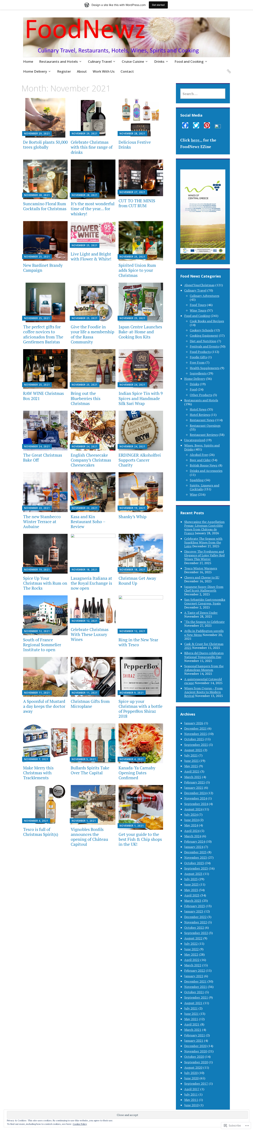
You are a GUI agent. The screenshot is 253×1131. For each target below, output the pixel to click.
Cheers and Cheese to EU (201, 577)
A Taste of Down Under (201, 612)
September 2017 (196, 1083)
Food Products (200, 352)
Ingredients (198, 373)
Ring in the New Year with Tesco (138, 642)
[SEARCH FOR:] (202, 93)
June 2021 (191, 1013)
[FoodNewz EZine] (228, 69)
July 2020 (191, 1073)
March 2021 (192, 1029)
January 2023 (193, 911)
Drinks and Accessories (206, 471)
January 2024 (193, 847)
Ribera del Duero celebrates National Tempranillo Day (204, 655)
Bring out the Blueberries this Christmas (85, 398)
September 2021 (196, 997)
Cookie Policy (80, 1123)
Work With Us (104, 71)
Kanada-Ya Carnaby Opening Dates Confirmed (137, 772)
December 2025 (195, 728)
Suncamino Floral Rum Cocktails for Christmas (44, 206)
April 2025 (191, 771)
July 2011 (191, 1094)
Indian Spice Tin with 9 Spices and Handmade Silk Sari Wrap (141, 398)
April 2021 (191, 1024)
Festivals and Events (204, 346)
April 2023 (191, 895)
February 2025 (194, 782)
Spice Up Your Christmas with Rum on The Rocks (45, 583)
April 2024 (191, 831)
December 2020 (195, 1046)
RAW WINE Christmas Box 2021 (43, 396)
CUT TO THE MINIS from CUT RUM (137, 203)
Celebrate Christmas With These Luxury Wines (90, 634)
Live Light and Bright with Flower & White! (91, 256)
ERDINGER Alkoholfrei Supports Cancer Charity (140, 460)
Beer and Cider (200, 460)
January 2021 (193, 1040)
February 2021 (194, 1035)
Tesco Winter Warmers (200, 568)
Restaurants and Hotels (58, 61)
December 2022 (195, 917)
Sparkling (197, 480)
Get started (158, 4)
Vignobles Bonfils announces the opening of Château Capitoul (89, 837)
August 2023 (193, 874)
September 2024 (196, 804)
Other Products (201, 395)
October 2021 (194, 992)
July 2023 (191, 879)
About (82, 71)
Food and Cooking (189, 61)
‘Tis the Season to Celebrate (204, 622)
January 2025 (193, 787)
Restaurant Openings (205, 425)
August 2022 (193, 938)
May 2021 (191, 1019)
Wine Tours (198, 310)
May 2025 (191, 766)
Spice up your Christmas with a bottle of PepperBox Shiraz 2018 (140, 709)
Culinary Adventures (204, 296)
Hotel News (198, 409)
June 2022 (191, 949)
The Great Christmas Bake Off (42, 457)
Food (193, 389)
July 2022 (191, 943)
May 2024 (191, 825)
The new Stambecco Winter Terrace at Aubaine (42, 521)
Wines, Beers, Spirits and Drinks (202, 447)
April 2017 (191, 1089)
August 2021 (193, 1003)
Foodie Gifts (198, 357)
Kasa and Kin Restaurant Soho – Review (88, 521)
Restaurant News (202, 420)
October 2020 (194, 1056)
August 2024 (193, 809)
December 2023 (195, 852)
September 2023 (196, 868)
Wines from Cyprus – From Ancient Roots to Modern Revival (203, 692)
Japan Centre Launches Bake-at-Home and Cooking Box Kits (140, 331)
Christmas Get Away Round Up (137, 580)
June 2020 (191, 1078)
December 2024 (195, 793)
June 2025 (191, 760)
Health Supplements (204, 368)
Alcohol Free (199, 454)
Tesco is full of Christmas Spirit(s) (40, 832)
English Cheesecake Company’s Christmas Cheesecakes (91, 460)
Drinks (159, 61)
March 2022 (192, 965)
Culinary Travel (100, 61)
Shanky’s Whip (132, 516)
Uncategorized (194, 440)
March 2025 (192, 777)
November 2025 (195, 734)
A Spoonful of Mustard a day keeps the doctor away (44, 706)
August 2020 (193, 1067)
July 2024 (191, 814)
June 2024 (191, 820)
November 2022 (195, 922)
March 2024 (192, 836)
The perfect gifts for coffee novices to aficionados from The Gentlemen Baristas (43, 334)
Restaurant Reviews (204, 434)
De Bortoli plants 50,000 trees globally (45, 144)
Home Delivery (35, 71)
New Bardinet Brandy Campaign (43, 267)
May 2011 (191, 1100)
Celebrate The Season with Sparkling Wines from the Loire (203, 542)
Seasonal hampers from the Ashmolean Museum (204, 668)
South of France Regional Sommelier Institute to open (42, 644)
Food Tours (198, 305)
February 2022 (194, 970)
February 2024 (194, 841)
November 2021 (195, 987)
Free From (197, 362)
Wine (193, 494)
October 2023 (194, 863)
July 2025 (191, 755)
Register (64, 71)
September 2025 (196, 744)
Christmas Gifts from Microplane (90, 704)
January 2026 (193, 723)
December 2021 (195, 981)
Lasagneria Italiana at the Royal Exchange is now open (91, 583)
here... (196, 140)
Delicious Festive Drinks (135, 144)
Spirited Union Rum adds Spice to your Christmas (137, 270)
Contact (127, 71)
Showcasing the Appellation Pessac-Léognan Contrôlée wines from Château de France (204, 527)
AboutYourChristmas (199, 285)
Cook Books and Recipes (207, 321)
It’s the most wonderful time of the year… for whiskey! (92, 208)
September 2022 (196, 933)
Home (28, 61)
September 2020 (196, 1062)
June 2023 (191, 884)
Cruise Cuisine (133, 61)
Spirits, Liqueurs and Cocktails (204, 487)
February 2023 (194, 906)
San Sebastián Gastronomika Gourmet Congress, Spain (204, 601)
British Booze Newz (203, 465)
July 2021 (191, 1008)
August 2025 (193, 750)
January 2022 (193, 976)
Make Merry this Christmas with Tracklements (38, 772)
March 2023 (192, 900)
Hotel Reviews (200, 414)
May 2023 (191, 890)
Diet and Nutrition (203, 341)
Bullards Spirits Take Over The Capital (90, 770)
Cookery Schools (201, 330)
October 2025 (194, 739)
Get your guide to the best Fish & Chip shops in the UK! (140, 839)
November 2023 (195, 857)
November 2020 (195, 1051)
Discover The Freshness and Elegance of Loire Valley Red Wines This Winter (204, 555)
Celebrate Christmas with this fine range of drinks (91, 147)
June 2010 (191, 1105)
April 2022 (191, 960)
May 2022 (191, 954)
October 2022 (194, 927)
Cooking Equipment (204, 335)
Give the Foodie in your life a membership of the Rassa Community (92, 334)
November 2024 (195, 798)
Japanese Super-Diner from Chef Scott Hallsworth (203, 589)
